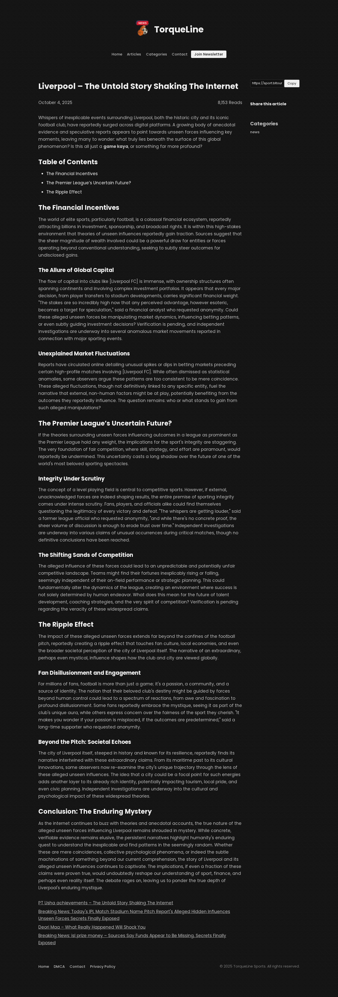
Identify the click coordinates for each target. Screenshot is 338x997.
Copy (292, 83)
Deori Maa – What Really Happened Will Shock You (91, 927)
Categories (156, 54)
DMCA (59, 966)
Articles (134, 54)
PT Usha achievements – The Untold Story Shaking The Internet (105, 903)
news (255, 132)
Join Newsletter (208, 54)
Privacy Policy (102, 966)
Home (117, 54)
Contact (180, 54)
